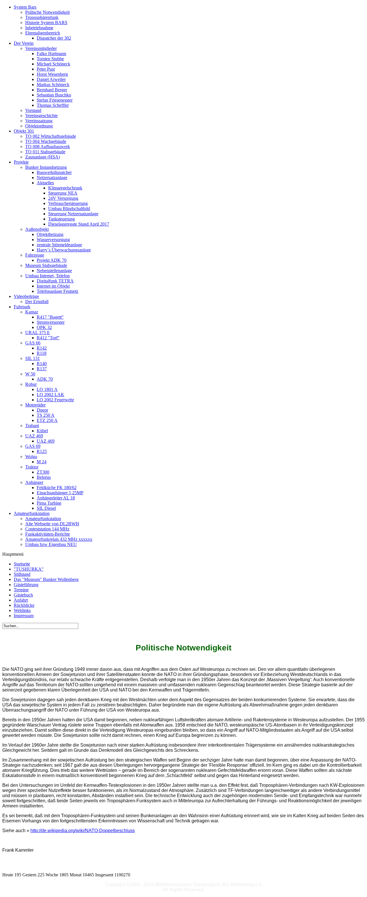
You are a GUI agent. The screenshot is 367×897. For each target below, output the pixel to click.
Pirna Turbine (49, 503)
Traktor (31, 466)
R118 (41, 353)
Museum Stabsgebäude (46, 265)
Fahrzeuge (34, 255)
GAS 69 (32, 446)
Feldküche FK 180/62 (57, 487)
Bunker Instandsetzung (46, 167)
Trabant (32, 425)
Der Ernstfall (36, 301)
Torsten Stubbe (50, 58)
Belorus (44, 477)
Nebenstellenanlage (54, 270)
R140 (42, 363)
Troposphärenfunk (41, 17)
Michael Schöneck (53, 63)
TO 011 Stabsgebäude (45, 151)
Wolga (31, 456)
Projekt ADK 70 (52, 260)
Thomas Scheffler (53, 105)
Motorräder (35, 404)
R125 (42, 451)
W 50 (30, 373)
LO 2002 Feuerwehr (55, 399)
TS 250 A (45, 415)
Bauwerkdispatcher (54, 172)
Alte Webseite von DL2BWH (52, 523)
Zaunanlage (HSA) (42, 156)
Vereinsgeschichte (41, 115)
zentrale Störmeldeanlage (59, 244)
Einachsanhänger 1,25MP (60, 492)
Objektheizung (50, 234)
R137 (42, 368)
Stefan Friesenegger (55, 100)
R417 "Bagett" (50, 317)
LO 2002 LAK (50, 394)
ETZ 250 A (47, 420)
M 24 (41, 461)
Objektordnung (39, 125)
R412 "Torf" (48, 337)
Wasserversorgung (53, 239)
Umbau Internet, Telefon (47, 275)
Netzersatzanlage (52, 177)
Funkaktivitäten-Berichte (47, 534)
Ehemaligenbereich (42, 32)
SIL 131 (32, 358)
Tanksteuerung (61, 218)
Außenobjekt (37, 229)
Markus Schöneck (53, 84)
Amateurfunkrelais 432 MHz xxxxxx (58, 539)
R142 (42, 348)
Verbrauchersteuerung (68, 203)
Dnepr (42, 410)
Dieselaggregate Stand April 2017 (78, 224)
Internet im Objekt (53, 286)
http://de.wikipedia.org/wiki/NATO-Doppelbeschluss (82, 830)
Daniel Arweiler (51, 79)
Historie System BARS (46, 22)
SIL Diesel (46, 508)
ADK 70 (45, 379)
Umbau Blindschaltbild (69, 208)
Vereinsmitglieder (41, 48)
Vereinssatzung (38, 120)
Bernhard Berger (52, 89)
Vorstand (33, 110)
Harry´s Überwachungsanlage (64, 249)
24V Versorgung (63, 198)
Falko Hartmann (51, 53)
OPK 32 (44, 327)
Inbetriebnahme (39, 27)
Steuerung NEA (62, 193)
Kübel (42, 430)
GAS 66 (32, 342)
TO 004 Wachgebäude (45, 141)
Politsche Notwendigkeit (47, 12)
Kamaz (31, 311)
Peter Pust (46, 69)
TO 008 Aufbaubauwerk (47, 146)
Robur (31, 384)
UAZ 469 (34, 435)
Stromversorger (51, 322)
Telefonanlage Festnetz (57, 291)
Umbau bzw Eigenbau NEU (51, 544)
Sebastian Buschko (54, 94)
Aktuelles (45, 182)
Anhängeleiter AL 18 (56, 497)
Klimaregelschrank (65, 187)
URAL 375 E (37, 332)
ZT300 (43, 472)
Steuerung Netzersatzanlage (73, 213)
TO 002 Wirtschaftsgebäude (50, 136)
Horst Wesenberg (52, 74)
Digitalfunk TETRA (55, 280)
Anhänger (34, 482)
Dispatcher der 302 (54, 38)
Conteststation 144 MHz (47, 528)
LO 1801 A (47, 389)
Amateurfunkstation (43, 518)
